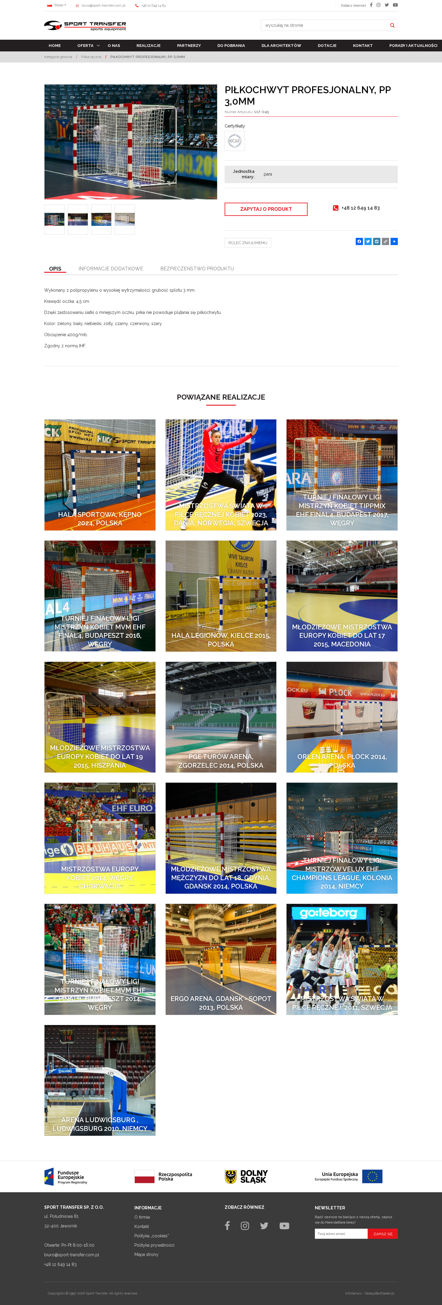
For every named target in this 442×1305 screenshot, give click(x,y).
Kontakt (363, 45)
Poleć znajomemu (248, 243)
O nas (114, 45)
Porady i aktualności (413, 45)
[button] (55, 269)
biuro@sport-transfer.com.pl (103, 6)
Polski (58, 5)
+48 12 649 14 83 (153, 6)
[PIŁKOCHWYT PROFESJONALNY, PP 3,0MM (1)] (131, 141)
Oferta (85, 45)
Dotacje (327, 45)
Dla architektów (281, 45)
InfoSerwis (353, 1293)
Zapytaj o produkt (266, 209)
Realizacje (149, 45)
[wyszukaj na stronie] (392, 25)
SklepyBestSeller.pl (379, 1293)
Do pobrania (231, 45)
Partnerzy (189, 45)
